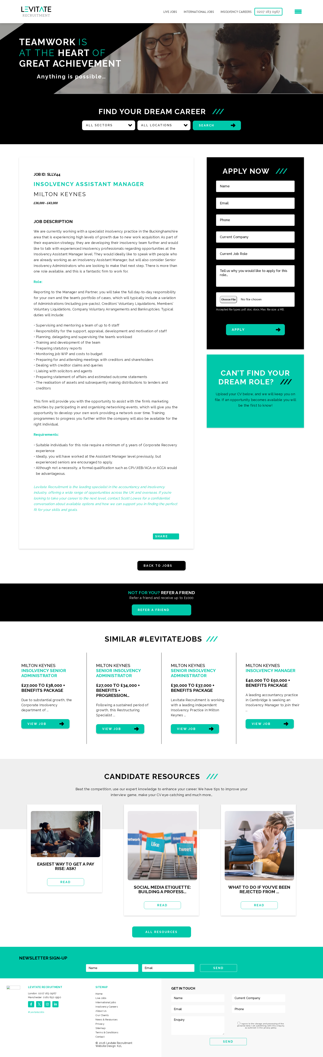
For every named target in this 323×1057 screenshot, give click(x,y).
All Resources (161, 932)
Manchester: (44, 997)
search (206, 125)
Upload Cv (255, 391)
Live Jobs (170, 12)
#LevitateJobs (36, 1012)
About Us (101, 1011)
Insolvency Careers (236, 12)
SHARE (161, 536)
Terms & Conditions (107, 1032)
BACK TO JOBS (158, 565)
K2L (119, 1045)
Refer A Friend (154, 610)
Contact (100, 1036)
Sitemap (100, 1028)
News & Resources (106, 1019)
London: (42, 993)
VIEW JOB (36, 724)
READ (65, 882)
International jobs (199, 12)
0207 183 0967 (268, 12)
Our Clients (102, 1015)
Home (99, 993)
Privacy (100, 1023)
